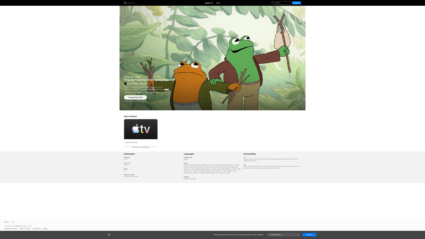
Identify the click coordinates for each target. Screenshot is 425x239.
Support (45, 228)
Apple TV (209, 3)
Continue (309, 235)
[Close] (109, 235)
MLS (218, 3)
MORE (166, 89)
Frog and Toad (132, 76)
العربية (12, 222)
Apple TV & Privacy (24, 228)
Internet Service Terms (10, 228)
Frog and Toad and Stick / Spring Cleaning (212, 58)
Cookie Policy (37, 228)
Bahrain (6, 222)
